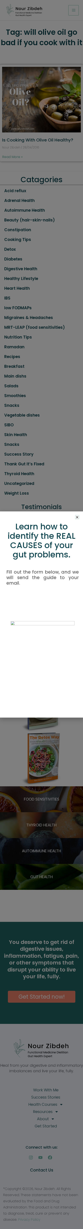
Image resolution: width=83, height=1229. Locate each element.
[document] (41, 614)
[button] (77, 517)
